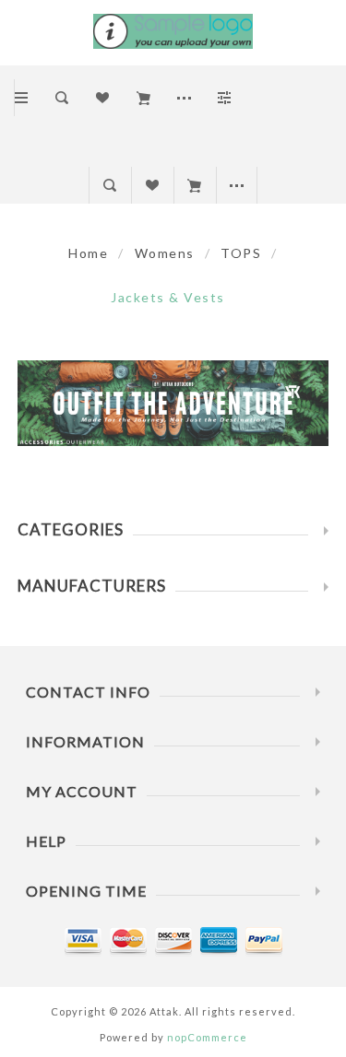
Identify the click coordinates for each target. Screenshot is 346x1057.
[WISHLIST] (152, 185)
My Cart (194, 185)
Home (88, 253)
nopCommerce (207, 1037)
